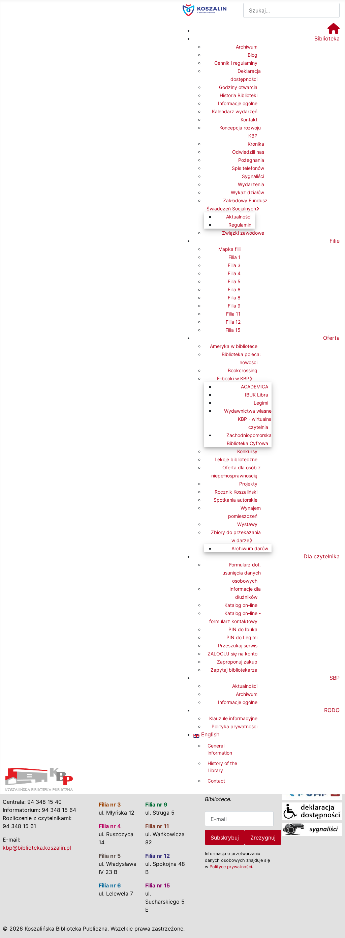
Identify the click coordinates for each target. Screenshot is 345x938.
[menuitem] (333, 30)
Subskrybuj (225, 837)
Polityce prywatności (231, 866)
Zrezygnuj (263, 837)
